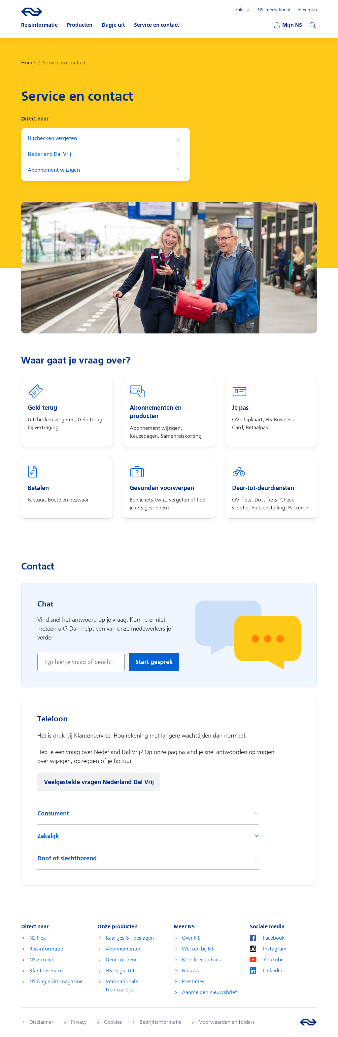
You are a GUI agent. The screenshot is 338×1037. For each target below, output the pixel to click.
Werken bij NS (198, 949)
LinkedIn (272, 971)
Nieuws (190, 971)
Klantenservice (46, 971)
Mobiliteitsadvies (201, 960)
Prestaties (193, 982)
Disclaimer (41, 1022)
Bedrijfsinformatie (161, 1022)
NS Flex (37, 938)
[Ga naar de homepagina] (308, 1022)
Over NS (191, 938)
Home (28, 62)
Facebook (274, 938)
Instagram (275, 949)
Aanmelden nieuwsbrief (209, 992)
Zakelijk (242, 9)
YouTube (273, 960)
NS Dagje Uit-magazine (56, 982)
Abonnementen (124, 949)
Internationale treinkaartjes (122, 986)
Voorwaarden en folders (227, 1022)
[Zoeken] (312, 24)
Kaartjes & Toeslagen (130, 938)
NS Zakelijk (41, 960)
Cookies (113, 1022)
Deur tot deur (121, 960)
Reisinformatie (46, 949)
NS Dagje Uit (120, 971)
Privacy (78, 1022)
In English (307, 9)
